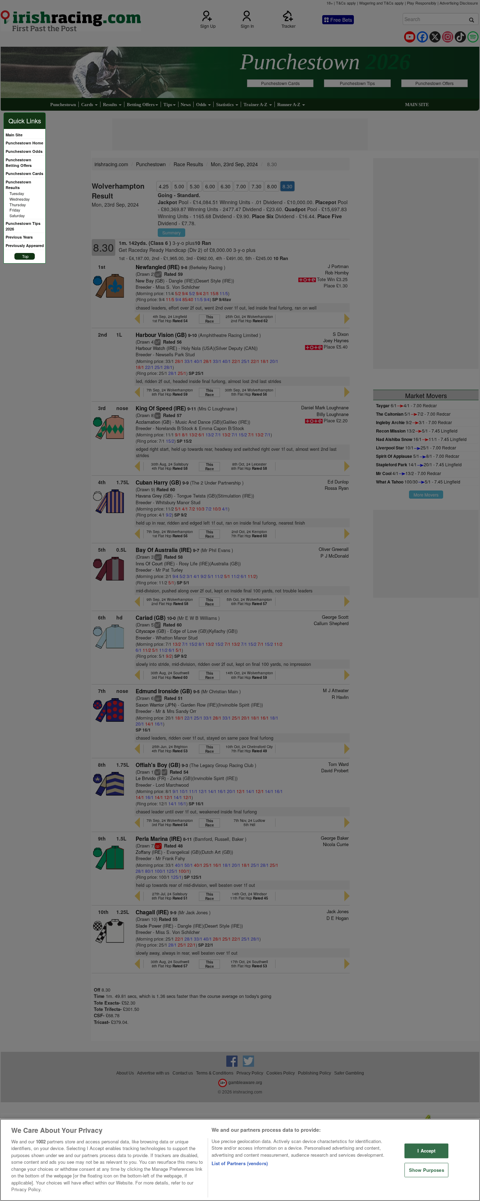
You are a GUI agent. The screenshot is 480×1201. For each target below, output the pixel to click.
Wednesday (19, 199)
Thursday (17, 204)
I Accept (426, 1150)
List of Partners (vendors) (240, 1163)
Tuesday (16, 193)
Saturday (17, 215)
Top (25, 256)
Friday (14, 210)
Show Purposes (426, 1170)
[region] (240, 1160)
